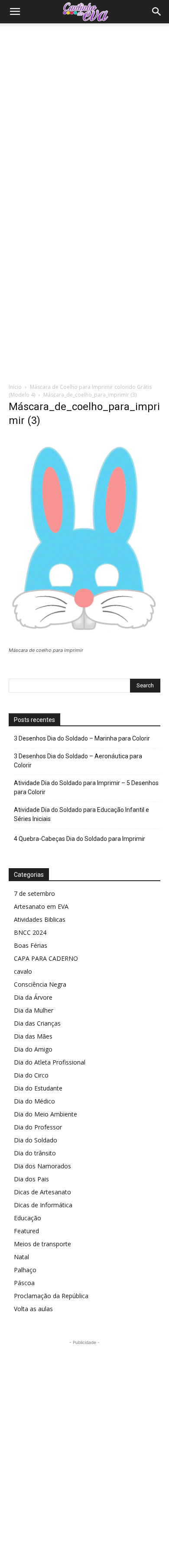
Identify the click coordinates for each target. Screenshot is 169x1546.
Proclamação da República (51, 1296)
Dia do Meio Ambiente (45, 1114)
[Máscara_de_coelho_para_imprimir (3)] (84, 642)
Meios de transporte (42, 1244)
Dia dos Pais (31, 1179)
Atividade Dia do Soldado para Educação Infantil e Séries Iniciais (81, 814)
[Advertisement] (84, 112)
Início (15, 387)
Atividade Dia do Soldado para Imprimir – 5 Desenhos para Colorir (86, 787)
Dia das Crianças (37, 1023)
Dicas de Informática (43, 1205)
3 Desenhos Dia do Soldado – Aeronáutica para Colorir (78, 761)
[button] (15, 11)
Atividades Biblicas (39, 919)
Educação (27, 1218)
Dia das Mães (33, 1036)
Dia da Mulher (33, 1010)
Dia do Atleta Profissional (49, 1062)
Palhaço (25, 1270)
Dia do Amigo (33, 1049)
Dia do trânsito (35, 1153)
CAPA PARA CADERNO (46, 958)
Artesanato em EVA (41, 906)
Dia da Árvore (33, 997)
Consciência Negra (40, 984)
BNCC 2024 (30, 932)
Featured (26, 1231)
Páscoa (24, 1283)
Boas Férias (30, 945)
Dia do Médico (34, 1101)
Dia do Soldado (35, 1140)
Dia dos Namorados (42, 1166)
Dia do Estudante (38, 1088)
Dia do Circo (31, 1075)
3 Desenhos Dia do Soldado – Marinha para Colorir (82, 738)
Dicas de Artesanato (42, 1192)
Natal (21, 1257)
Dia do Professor (38, 1127)
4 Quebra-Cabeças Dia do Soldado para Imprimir (79, 838)
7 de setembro (34, 893)
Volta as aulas (33, 1309)
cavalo (23, 971)
